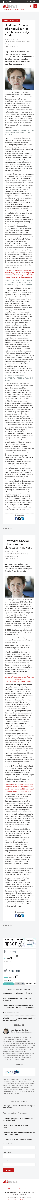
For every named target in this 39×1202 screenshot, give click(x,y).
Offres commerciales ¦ (15, 1189)
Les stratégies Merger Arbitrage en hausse (16, 1126)
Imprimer (20, 516)
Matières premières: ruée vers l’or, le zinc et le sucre (18, 999)
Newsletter (32, 1)
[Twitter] (6, 2)
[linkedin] (22, 518)
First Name (7, 1152)
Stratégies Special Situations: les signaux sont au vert (19, 1107)
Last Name (7, 1161)
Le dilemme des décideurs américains (17, 993)
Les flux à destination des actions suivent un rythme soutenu (19, 1133)
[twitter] (19, 518)
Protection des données (27, 1200)
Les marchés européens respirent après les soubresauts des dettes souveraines (18, 1006)
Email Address (8, 1144)
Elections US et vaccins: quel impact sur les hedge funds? (18, 1119)
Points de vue (11, 20)
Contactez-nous (30, 1189)
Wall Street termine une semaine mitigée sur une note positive (19, 1019)
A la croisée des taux (11, 1013)
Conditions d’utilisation (12, 1200)
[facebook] (16, 518)
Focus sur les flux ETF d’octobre (15, 1113)
